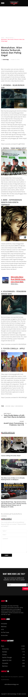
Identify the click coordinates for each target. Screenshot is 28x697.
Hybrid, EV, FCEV (6, 660)
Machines (3, 626)
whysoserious (19, 406)
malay (13, 406)
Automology (6, 59)
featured (8, 406)
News (2, 646)
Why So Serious (9, 37)
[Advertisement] (14, 21)
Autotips (4, 652)
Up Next (22, 421)
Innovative (4, 623)
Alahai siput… (14, 284)
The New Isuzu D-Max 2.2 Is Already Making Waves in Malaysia (13, 478)
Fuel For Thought (7, 657)
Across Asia (4, 635)
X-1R (2, 629)
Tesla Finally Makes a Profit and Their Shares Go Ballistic (14, 416)
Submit (6, 555)
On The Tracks (5, 632)
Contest (4, 654)
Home (2, 37)
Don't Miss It (7, 413)
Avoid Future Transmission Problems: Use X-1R (14, 424)
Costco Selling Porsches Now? (11, 455)
